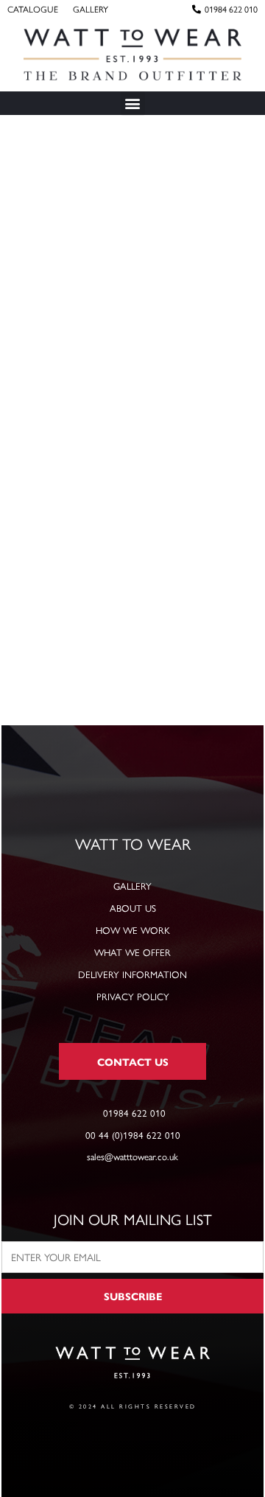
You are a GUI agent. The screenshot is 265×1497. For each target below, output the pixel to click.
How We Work (133, 930)
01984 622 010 (231, 8)
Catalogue (32, 8)
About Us (133, 908)
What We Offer (132, 952)
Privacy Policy (132, 996)
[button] (133, 103)
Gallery (90, 8)
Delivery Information (132, 974)
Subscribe (133, 1295)
